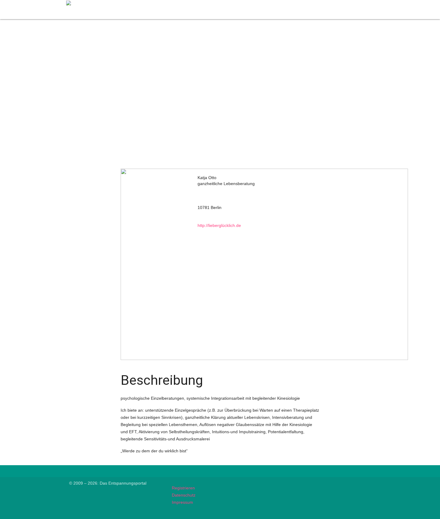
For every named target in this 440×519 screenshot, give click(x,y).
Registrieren (183, 488)
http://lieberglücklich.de (219, 225)
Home (238, 3)
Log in (364, 3)
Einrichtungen (336, 3)
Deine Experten (267, 3)
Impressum (182, 502)
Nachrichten (302, 3)
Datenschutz (183, 495)
